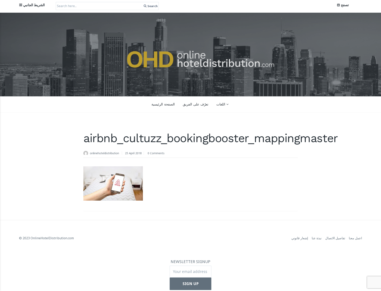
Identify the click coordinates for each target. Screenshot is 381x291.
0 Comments (156, 153)
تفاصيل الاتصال (335, 238)
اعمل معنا (355, 238)
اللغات (220, 104)
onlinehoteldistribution (104, 153)
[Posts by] (86, 153)
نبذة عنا (317, 238)
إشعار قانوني (300, 238)
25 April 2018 (133, 153)
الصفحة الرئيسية (163, 104)
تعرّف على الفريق (195, 104)
